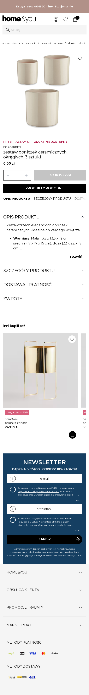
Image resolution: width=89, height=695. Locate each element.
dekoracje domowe (52, 43)
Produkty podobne (44, 188)
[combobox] (44, 29)
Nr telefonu (45, 509)
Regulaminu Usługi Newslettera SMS (37, 521)
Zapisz (44, 539)
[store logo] (19, 19)
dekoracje (30, 43)
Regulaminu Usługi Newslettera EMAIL (38, 491)
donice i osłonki (77, 43)
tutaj (79, 555)
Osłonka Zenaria (16, 423)
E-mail (44, 478)
